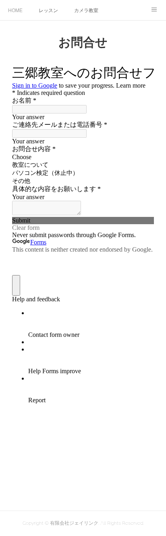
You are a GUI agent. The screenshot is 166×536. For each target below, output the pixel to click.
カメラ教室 (86, 9)
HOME (15, 9)
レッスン (48, 9)
